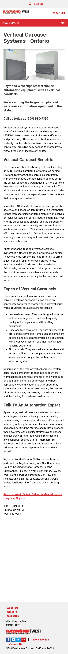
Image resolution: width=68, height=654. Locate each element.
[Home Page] (16, 12)
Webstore (13, 615)
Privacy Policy (13, 625)
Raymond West (10, 24)
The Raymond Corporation (23, 640)
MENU (60, 13)
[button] (32, 4)
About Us (12, 608)
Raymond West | (12, 494)
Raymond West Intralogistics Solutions (8, 640)
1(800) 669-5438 (39, 639)
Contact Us (15, 644)
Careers (12, 611)
